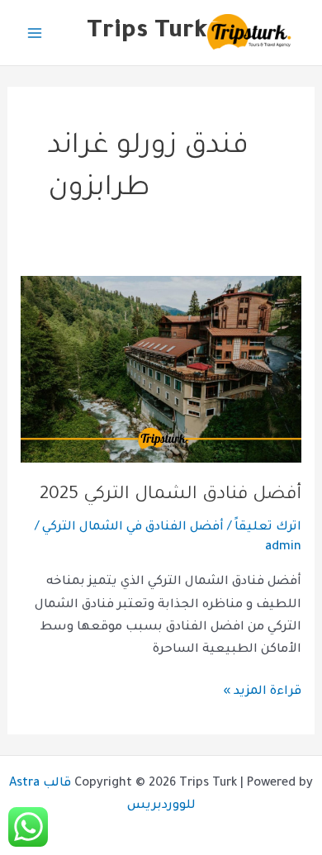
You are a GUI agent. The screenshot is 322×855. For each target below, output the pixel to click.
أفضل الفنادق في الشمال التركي (133, 527)
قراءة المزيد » (262, 690)
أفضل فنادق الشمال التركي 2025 (170, 495)
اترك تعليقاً (267, 527)
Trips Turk (147, 32)
